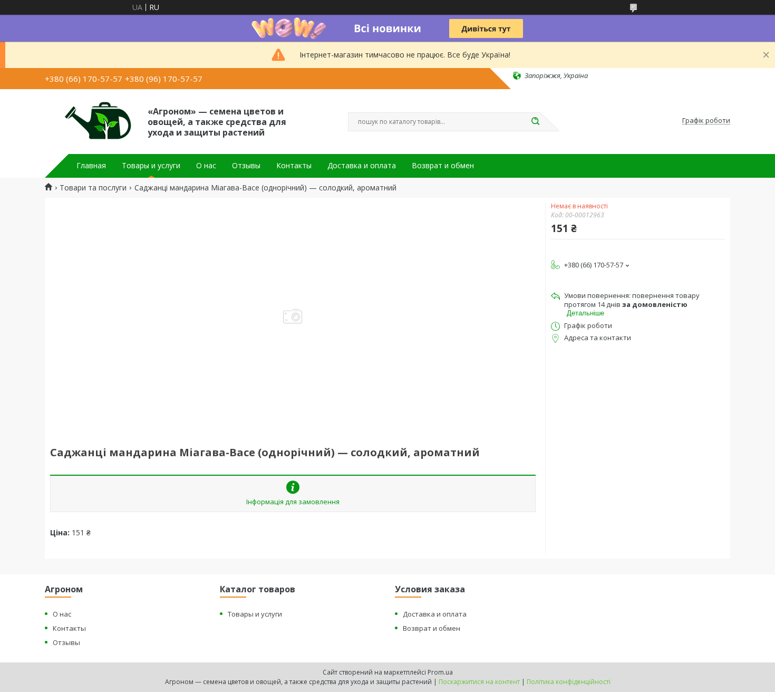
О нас (206, 165)
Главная (91, 165)
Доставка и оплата (361, 165)
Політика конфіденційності (569, 681)
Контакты (294, 165)
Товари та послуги (93, 188)
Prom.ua (440, 672)
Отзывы (246, 165)
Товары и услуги (151, 165)
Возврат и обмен (443, 165)
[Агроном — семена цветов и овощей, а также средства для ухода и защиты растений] (91, 120)
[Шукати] (535, 121)
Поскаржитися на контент (479, 681)
